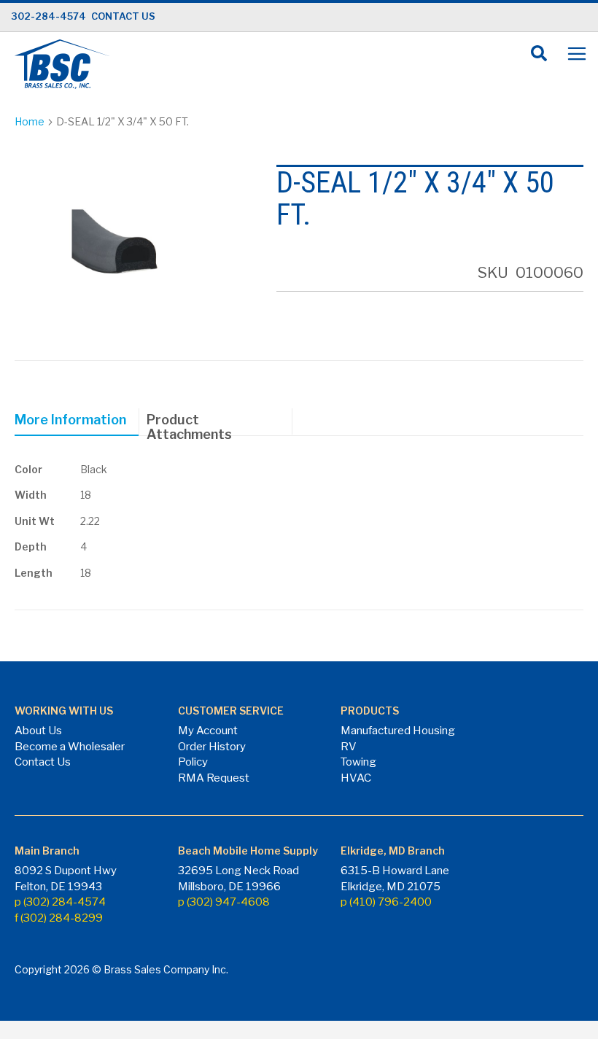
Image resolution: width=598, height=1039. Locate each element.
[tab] (77, 422)
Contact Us (43, 761)
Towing (358, 761)
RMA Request (213, 778)
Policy (193, 761)
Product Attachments (189, 423)
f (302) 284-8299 (59, 918)
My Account (208, 730)
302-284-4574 (48, 16)
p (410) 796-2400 (386, 901)
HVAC (356, 778)
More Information (70, 419)
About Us (38, 730)
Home (29, 121)
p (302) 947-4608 (224, 901)
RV (349, 746)
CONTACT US (123, 16)
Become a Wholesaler (70, 746)
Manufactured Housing (398, 730)
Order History (212, 746)
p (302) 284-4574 (60, 901)
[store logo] (62, 64)
